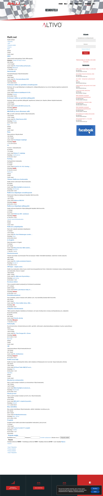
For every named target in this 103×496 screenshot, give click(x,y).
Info (94, 4)
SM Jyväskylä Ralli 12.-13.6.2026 (84, 119)
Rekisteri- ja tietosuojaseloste (76, 491)
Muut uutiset (78, 4)
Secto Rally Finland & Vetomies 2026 (85, 74)
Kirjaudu (86, 53)
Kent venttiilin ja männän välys (84, 102)
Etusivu (61, 4)
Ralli (65, 4)
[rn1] (51, 25)
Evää (95, 491)
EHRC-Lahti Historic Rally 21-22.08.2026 (86, 69)
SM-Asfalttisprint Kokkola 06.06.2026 (85, 114)
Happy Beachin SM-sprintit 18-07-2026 (85, 85)
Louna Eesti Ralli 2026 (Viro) (83, 90)
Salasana (86, 44)
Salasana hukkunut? (86, 49)
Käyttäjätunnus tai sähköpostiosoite (86, 38)
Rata (71, 4)
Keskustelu (88, 4)
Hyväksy (95, 488)
